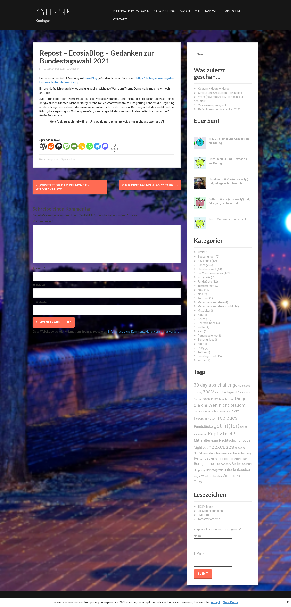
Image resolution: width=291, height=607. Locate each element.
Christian (74, 68)
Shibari (247, 464)
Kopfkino (203, 298)
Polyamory (244, 453)
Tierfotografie (214, 470)
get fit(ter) (226, 426)
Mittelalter (204, 310)
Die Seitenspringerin (210, 510)
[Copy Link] (81, 146)
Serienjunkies (206, 339)
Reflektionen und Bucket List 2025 (219, 109)
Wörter (202, 360)
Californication (241, 392)
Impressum (232, 11)
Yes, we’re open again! (212, 105)
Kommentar (44, 221)
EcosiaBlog (90, 78)
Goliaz (243, 426)
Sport (201, 343)
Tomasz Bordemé (209, 519)
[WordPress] (43, 146)
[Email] (74, 146)
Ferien (228, 411)
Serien (237, 464)
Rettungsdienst (207, 335)
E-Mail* (199, 553)
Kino (200, 294)
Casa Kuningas (165, 11)
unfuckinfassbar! (238, 469)
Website (41, 302)
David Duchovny (226, 399)
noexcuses (221, 447)
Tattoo (202, 352)
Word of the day (211, 476)
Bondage (203, 265)
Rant (201, 331)
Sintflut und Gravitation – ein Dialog (220, 92)
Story (201, 348)
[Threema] (58, 146)
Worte (185, 11)
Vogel (197, 476)
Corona (198, 399)
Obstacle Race (207, 323)
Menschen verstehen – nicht (215, 306)
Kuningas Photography (131, 11)
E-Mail (41, 285)
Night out (201, 448)
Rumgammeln (205, 463)
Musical (215, 441)
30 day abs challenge (216, 385)
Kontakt (120, 19)
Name (40, 268)
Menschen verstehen (211, 302)
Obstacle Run (222, 453)
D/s (216, 399)
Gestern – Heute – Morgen (214, 88)
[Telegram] (97, 146)
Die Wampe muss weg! (212, 273)
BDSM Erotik (205, 506)
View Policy (230, 602)
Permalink (69, 159)
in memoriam (206, 285)
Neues (201, 319)
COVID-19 (208, 399)
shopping (199, 470)
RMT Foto (204, 514)
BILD (217, 392)
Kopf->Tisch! (221, 434)
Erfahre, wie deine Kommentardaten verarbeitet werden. (143, 331)
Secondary (224, 464)
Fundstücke (205, 281)
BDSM (201, 252)
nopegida (240, 447)
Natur (201, 314)
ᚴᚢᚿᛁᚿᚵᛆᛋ (53, 11)
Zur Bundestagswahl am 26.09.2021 (150, 185)
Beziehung (204, 260)
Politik (201, 327)
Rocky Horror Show (238, 459)
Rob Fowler (224, 459)
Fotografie (204, 277)
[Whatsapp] (89, 146)
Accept (215, 602)
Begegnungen (206, 256)
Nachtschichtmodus (235, 440)
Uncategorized (50, 159)
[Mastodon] (105, 146)
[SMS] (66, 146)
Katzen (202, 289)
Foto (211, 418)
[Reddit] (51, 146)
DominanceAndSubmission (209, 411)
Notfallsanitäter (204, 453)
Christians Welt (207, 11)
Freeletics (226, 418)
